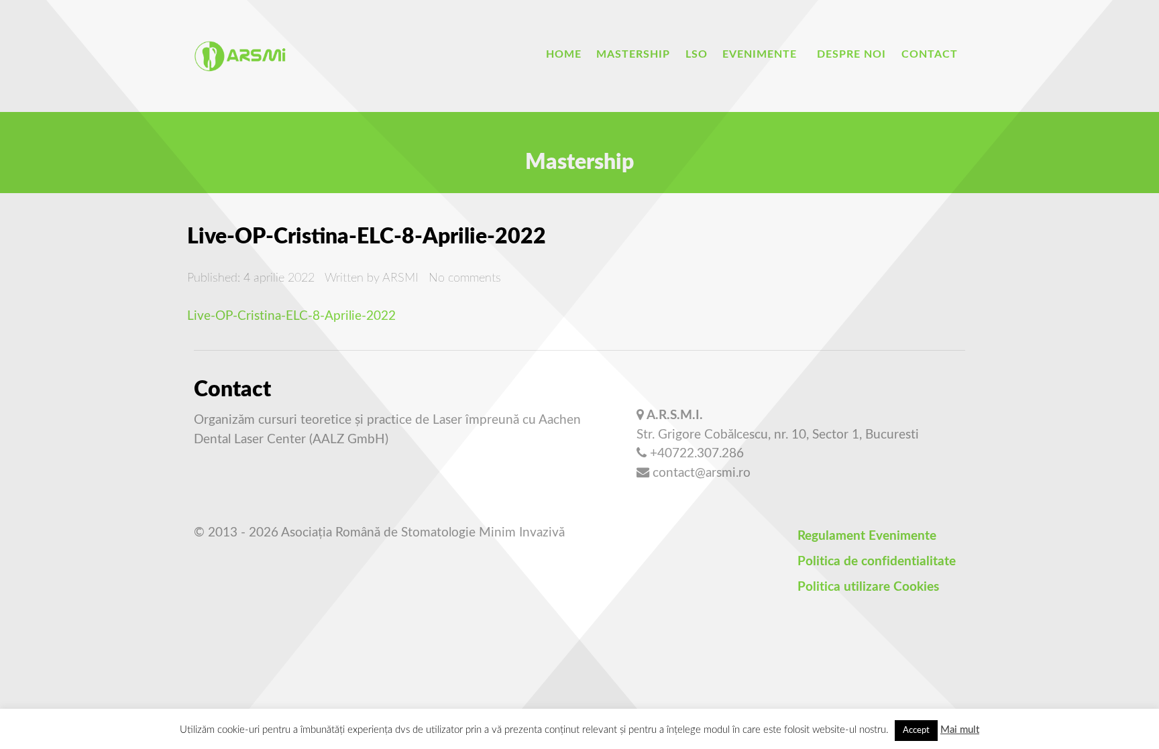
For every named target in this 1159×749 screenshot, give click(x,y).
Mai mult (959, 730)
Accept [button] (916, 730)
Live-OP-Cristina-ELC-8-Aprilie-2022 (291, 316)
